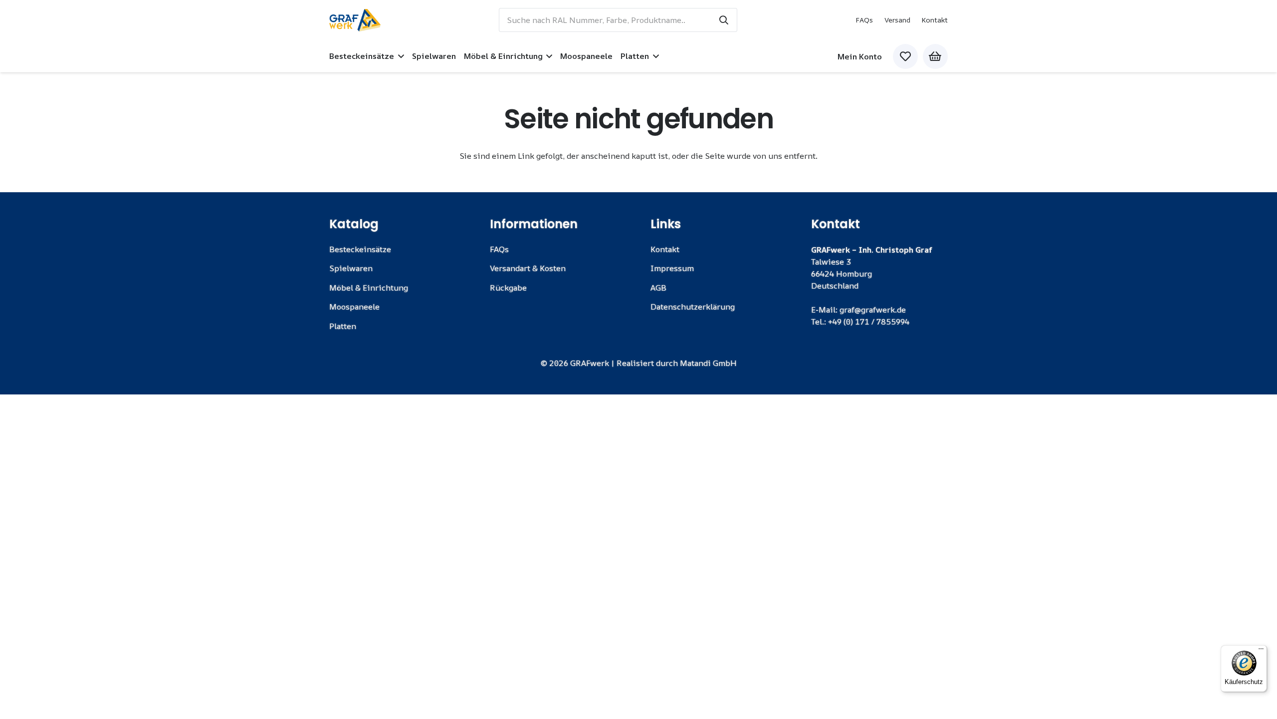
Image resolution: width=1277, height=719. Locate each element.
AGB (658, 287)
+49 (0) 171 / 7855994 (868, 321)
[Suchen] (723, 19)
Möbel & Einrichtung (368, 287)
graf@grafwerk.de (873, 309)
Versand (897, 19)
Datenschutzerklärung (692, 306)
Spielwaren (351, 268)
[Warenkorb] (935, 56)
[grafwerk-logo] (355, 20)
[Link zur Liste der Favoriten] (905, 56)
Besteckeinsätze (360, 249)
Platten (342, 326)
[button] (399, 56)
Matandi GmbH (708, 363)
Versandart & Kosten (528, 268)
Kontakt (934, 19)
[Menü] (1261, 651)
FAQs (864, 19)
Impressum (672, 268)
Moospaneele (354, 306)
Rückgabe (508, 287)
